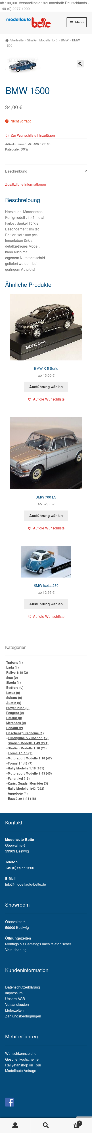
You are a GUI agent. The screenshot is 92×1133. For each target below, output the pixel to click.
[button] (30, 135)
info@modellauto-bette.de (25, 884)
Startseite (17, 40)
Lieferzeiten (14, 1010)
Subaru (14, 697)
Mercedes (16, 722)
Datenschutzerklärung (22, 987)
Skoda (13, 682)
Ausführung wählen (46, 386)
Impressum (14, 992)
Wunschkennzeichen (21, 1053)
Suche (46, 1125)
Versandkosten (17, 1004)
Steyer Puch (17, 708)
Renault (14, 728)
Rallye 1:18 (17, 672)
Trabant (14, 662)
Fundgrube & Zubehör (28, 738)
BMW (65, 40)
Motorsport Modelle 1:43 (30, 773)
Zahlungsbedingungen (23, 1016)
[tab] (46, 171)
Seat (12, 677)
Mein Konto (15, 1125)
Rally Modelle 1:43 (26, 788)
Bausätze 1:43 (22, 798)
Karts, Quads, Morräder (28, 783)
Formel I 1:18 (20, 753)
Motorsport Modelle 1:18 (30, 758)
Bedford (14, 687)
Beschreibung (16, 171)
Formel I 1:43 (20, 763)
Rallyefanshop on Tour (23, 1065)
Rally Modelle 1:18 (26, 768)
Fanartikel (19, 778)
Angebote (18, 793)
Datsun (14, 718)
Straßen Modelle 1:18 (27, 748)
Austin (13, 702)
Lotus (13, 692)
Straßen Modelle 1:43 (42, 40)
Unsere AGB (15, 998)
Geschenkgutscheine (25, 733)
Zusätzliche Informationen (25, 184)
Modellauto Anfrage (20, 1070)
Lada (12, 667)
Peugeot (15, 712)
